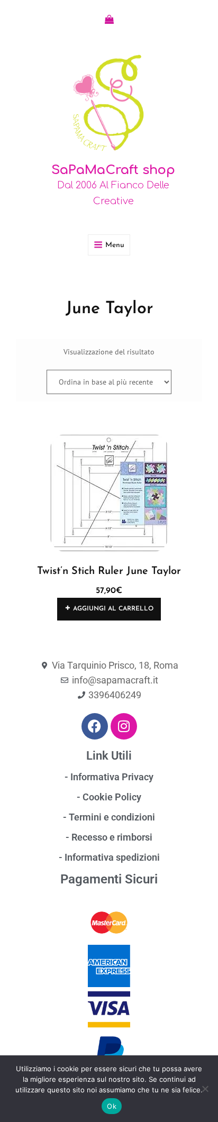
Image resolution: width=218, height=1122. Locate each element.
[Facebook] (94, 726)
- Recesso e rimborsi (109, 837)
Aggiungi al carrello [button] (113, 609)
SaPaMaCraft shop (113, 170)
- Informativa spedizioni (109, 857)
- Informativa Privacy (109, 776)
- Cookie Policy (109, 796)
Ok (111, 1106)
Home (25, 281)
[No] (204, 1088)
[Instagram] (124, 726)
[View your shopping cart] (109, 19)
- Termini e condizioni (109, 817)
